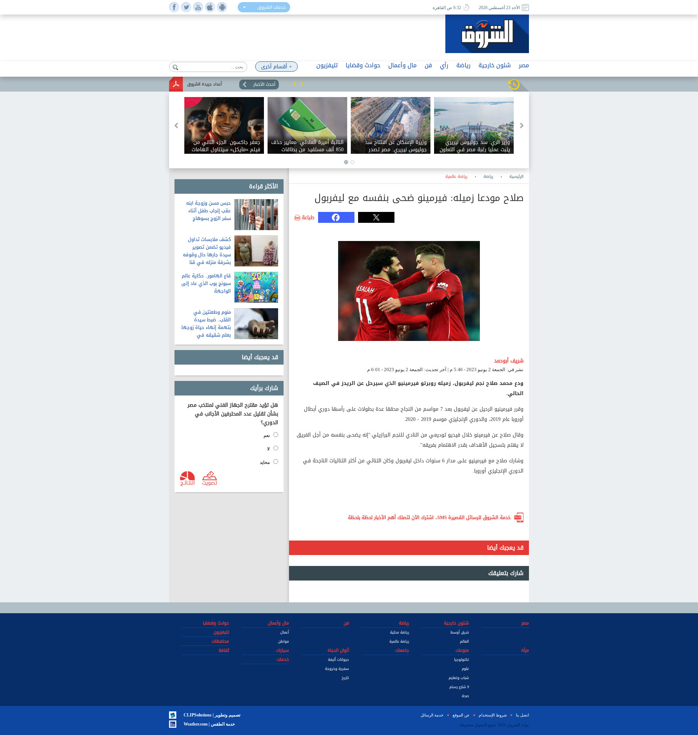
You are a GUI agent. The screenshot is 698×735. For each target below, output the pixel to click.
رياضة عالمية (456, 177)
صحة (465, 695)
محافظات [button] (220, 641)
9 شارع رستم (459, 686)
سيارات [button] (282, 650)
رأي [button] (444, 65)
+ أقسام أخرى (276, 67)
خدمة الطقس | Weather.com (209, 724)
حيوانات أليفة (338, 659)
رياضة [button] (463, 65)
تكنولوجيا (461, 659)
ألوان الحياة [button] (338, 650)
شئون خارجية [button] (494, 65)
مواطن (283, 641)
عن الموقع (461, 715)
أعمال (284, 632)
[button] (294, 83)
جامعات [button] (402, 650)
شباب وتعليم (459, 677)
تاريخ (345, 677)
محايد (265, 462)
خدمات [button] (283, 659)
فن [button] (428, 65)
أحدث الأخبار (264, 84)
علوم (465, 668)
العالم (464, 641)
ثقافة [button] (223, 650)
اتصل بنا (522, 715)
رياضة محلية (399, 632)
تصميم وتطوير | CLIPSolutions (212, 715)
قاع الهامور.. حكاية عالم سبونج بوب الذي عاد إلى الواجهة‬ (206, 283)
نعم (267, 435)
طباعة (308, 217)
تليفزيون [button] (327, 65)
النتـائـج (187, 482)
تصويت (209, 482)
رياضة (488, 177)
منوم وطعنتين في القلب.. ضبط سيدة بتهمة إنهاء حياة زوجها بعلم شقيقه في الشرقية (206, 327)
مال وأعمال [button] (402, 65)
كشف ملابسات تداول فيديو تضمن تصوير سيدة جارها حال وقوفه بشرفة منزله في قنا (207, 251)
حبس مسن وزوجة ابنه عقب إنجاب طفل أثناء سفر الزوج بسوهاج (208, 210)
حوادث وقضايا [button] (363, 65)
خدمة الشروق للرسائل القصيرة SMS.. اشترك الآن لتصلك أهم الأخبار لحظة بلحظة (429, 517)
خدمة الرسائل (432, 715)
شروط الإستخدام (493, 715)
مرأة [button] (525, 650)
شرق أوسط (459, 632)
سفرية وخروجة (337, 668)
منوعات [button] (462, 650)
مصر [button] (524, 65)
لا (268, 448)
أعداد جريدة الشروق (204, 84)
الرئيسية (516, 177)
